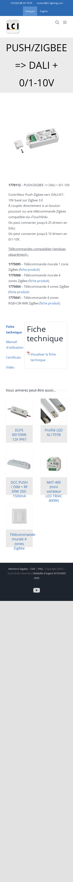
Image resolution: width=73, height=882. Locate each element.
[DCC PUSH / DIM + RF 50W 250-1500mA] (19, 464)
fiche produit (29, 269)
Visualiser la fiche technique (43, 357)
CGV (33, 569)
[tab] (14, 329)
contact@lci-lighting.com (50, 3)
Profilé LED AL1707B (54, 432)
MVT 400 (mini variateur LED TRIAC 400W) (54, 491)
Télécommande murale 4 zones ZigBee (22, 541)
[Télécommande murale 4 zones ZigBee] (19, 516)
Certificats (13, 357)
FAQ (40, 569)
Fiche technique (14, 329)
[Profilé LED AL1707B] (54, 412)
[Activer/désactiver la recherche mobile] (57, 22)
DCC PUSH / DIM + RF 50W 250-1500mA (19, 489)
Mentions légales (18, 569)
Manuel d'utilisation (14, 345)
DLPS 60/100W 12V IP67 (19, 435)
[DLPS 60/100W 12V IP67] (19, 412)
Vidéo (10, 367)
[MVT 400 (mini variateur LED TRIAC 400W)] (54, 464)
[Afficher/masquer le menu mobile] (65, 22)
